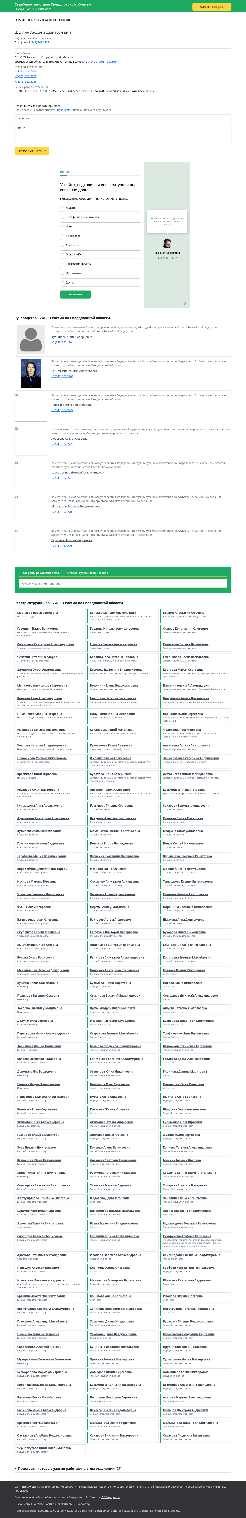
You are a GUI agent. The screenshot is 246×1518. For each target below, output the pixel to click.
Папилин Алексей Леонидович (186, 685)
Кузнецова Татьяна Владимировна (188, 1021)
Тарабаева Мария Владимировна (41, 856)
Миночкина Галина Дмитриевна (41, 1173)
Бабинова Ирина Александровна (41, 1410)
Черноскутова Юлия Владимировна (44, 1448)
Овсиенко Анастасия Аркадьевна (115, 881)
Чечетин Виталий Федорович (39, 657)
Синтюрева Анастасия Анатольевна (43, 1185)
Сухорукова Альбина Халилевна (187, 1236)
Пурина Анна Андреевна (108, 1097)
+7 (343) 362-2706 (25, 71)
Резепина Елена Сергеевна (37, 1109)
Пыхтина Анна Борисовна (182, 1097)
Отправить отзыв (31, 151)
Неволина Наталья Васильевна (113, 698)
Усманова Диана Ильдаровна (112, 1321)
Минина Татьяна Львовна (182, 1160)
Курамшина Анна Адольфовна (39, 805)
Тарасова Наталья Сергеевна (71, 540)
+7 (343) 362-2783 (25, 81)
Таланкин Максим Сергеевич (111, 1185)
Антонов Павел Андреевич (110, 790)
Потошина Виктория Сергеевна (113, 1397)
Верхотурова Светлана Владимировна (45, 1309)
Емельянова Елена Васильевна (186, 657)
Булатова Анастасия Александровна (117, 957)
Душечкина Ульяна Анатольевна (74, 371)
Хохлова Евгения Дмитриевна (39, 1008)
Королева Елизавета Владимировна (44, 1385)
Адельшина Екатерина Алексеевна (43, 818)
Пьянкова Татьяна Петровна (38, 1334)
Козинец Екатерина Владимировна (116, 670)
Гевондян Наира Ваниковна (37, 628)
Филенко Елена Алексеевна (110, 758)
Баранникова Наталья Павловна (114, 657)
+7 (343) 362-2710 (62, 478)
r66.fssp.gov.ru (110, 1497)
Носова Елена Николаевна (182, 983)
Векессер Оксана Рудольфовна (113, 1410)
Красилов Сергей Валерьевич (39, 1423)
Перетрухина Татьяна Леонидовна (188, 1309)
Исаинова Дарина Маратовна (185, 1071)
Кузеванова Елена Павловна (111, 745)
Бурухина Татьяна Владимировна (188, 1321)
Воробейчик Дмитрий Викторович (43, 869)
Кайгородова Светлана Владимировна (191, 1255)
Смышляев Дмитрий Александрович (190, 995)
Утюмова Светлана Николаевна (40, 894)
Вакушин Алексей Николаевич (113, 818)
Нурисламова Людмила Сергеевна (189, 1334)
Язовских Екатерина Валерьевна (114, 856)
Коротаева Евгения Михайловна (187, 957)
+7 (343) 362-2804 (62, 342)
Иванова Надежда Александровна (115, 1255)
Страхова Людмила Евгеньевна (186, 1435)
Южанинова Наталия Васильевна (115, 1211)
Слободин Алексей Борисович (40, 1236)
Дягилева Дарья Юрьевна (109, 1135)
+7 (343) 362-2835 (38, 42)
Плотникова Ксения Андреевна (40, 843)
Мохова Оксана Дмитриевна (184, 869)
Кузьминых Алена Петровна (184, 790)
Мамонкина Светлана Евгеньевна (115, 831)
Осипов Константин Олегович (185, 628)
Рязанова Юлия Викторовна (38, 790)
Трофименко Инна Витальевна (186, 1033)
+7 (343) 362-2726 (62, 444)
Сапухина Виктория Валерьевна (114, 932)
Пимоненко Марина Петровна (39, 714)
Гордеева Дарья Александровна (187, 1059)
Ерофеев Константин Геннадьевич (188, 1268)
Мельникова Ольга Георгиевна (113, 1423)
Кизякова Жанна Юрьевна (109, 1109)
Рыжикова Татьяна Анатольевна (41, 730)
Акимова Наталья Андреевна (111, 1122)
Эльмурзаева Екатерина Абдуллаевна (191, 758)
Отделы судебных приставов (87, 573)
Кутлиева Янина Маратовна (110, 983)
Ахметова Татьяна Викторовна (40, 1223)
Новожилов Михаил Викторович (42, 758)
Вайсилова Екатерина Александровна (45, 644)
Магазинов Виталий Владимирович (76, 506)
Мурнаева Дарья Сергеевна (37, 613)
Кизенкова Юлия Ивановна (183, 1084)
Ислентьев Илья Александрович (41, 1280)
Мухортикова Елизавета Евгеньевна (44, 1359)
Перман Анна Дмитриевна (109, 907)
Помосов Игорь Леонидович (111, 843)
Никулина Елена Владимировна (114, 685)
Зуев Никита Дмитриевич (36, 1147)
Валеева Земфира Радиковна (39, 1059)
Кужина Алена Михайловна (37, 983)
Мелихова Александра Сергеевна (42, 685)
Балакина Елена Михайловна (39, 1397)
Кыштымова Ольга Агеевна (37, 945)
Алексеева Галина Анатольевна (186, 745)
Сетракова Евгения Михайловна (114, 1033)
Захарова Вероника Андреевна (186, 805)
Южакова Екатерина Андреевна (187, 1280)
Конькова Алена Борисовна (110, 1296)
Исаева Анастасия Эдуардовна (112, 1021)
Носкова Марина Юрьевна (37, 881)
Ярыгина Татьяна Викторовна (112, 1359)
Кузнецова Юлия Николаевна (39, 1160)
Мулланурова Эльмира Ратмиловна (189, 1223)
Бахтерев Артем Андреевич (110, 919)
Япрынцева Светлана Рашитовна (187, 856)
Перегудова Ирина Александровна (43, 1033)
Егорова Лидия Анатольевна (38, 1084)
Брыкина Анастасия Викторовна (41, 1296)
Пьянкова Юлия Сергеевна (183, 714)
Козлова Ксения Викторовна (184, 970)
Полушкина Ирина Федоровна (113, 714)
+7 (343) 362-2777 (62, 410)
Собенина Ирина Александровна (114, 1236)
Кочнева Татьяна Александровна (187, 1147)
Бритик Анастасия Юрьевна (183, 613)
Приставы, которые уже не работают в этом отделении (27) (69, 1468)
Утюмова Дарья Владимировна (113, 1334)
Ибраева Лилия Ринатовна (183, 818)
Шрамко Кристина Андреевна (39, 1211)
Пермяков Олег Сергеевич (110, 1084)
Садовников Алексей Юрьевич (40, 1347)
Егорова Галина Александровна (113, 644)
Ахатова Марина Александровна (187, 1397)
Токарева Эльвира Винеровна (185, 1185)
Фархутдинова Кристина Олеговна (43, 1198)
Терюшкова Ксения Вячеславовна (188, 881)
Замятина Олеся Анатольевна (39, 670)
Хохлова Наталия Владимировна (41, 745)
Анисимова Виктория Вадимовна (115, 945)
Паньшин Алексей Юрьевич (38, 1268)
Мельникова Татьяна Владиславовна (190, 1423)
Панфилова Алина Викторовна (186, 698)
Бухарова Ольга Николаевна (184, 932)
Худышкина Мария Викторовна (186, 1359)
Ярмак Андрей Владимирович (112, 1008)
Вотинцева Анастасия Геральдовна (189, 1385)
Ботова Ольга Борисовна (35, 957)
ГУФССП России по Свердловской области (42, 20)
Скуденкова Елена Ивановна (38, 932)
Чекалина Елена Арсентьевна (185, 1198)
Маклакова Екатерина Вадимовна (115, 1280)
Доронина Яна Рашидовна (36, 1071)
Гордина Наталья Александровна (114, 628)
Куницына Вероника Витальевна (114, 1347)
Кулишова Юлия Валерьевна (71, 337)
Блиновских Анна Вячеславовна (187, 945)
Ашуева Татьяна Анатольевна (185, 1008)
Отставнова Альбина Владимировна (44, 1435)
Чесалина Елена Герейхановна (112, 894)
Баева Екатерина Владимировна (114, 1223)
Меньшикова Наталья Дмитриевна (43, 970)
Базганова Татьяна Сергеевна (112, 805)
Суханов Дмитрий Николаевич (113, 730)
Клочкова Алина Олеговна (110, 1268)
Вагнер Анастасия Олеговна (38, 919)
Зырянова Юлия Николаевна (111, 1071)
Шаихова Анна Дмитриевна (183, 919)
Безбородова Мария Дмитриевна (42, 1372)
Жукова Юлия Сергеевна (181, 1135)
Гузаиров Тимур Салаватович (39, 1135)
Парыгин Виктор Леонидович (72, 405)
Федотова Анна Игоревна (182, 730)
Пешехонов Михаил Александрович (44, 1097)
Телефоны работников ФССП (41, 573)
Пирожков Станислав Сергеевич (187, 1046)
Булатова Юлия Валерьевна (110, 774)
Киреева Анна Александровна (39, 698)
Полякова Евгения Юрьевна (38, 995)
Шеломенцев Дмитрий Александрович (78, 472)
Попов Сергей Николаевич (183, 843)
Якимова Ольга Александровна (40, 1122)
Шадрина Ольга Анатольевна (185, 1109)
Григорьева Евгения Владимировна (116, 1059)
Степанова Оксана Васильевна (186, 644)
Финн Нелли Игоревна (34, 907)
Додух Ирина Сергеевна (35, 1021)
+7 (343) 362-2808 (25, 76)
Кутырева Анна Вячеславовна (39, 831)
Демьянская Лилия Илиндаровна (188, 774)
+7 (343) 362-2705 (62, 376)
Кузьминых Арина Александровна (115, 1385)
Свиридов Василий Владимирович (116, 995)
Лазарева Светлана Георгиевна (113, 1160)
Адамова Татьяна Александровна (42, 1255)
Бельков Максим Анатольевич (113, 613)
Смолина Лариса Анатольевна (185, 894)
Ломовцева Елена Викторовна (185, 1372)
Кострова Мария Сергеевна (183, 670)
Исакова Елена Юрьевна (108, 869)
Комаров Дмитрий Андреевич (185, 1410)
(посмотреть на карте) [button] (102, 61)
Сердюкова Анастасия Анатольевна (189, 1173)
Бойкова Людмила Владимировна (115, 1046)
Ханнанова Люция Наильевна (39, 1046)
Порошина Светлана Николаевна (187, 907)
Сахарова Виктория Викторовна (114, 1435)
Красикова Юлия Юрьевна (37, 774)
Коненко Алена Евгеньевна (110, 1147)
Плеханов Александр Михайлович (43, 1321)
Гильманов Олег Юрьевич (182, 1122)
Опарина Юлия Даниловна (183, 831)
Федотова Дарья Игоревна (110, 1198)
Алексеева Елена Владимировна (187, 1211)
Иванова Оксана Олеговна (183, 1296)
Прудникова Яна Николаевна (185, 1347)
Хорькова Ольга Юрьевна (69, 438)
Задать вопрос (212, 6)
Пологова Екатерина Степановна (114, 970)
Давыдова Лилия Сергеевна (111, 1372)
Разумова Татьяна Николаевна (113, 1173)
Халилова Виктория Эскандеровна (116, 1309)
